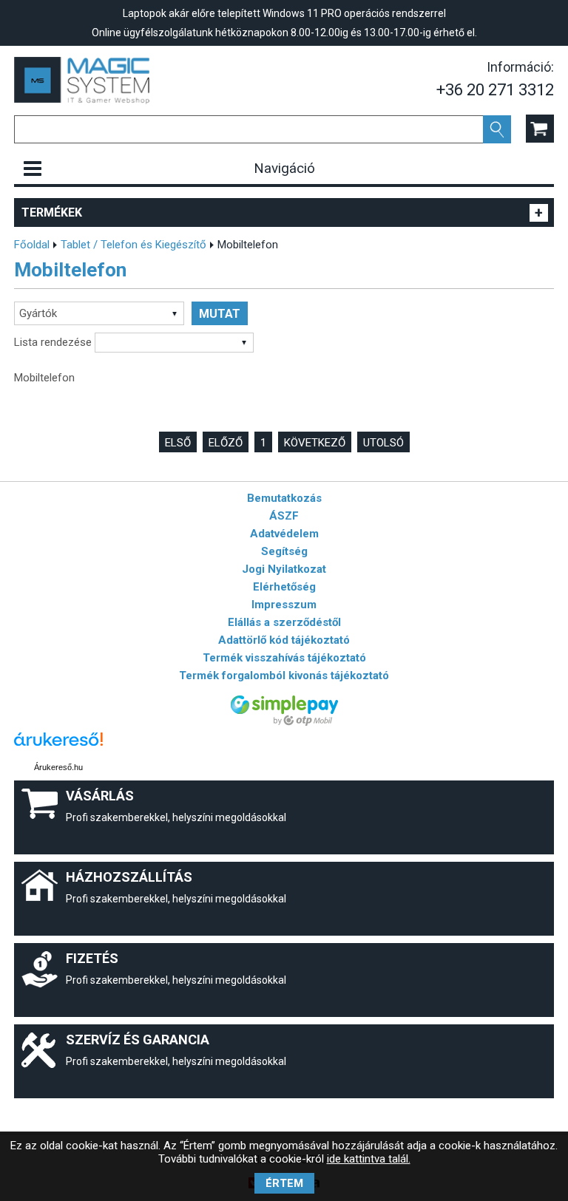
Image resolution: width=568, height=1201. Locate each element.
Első (178, 442)
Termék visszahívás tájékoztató (284, 657)
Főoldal (32, 244)
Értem (284, 1183)
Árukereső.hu (58, 767)
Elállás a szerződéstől (284, 622)
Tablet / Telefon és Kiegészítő (133, 244)
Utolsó (383, 442)
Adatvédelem (284, 533)
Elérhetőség (284, 586)
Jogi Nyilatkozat (284, 569)
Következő (314, 442)
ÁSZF (284, 516)
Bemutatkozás (284, 498)
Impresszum (284, 604)
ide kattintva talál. (368, 1159)
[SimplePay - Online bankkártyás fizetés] (284, 722)
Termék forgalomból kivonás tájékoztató (284, 675)
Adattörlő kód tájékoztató (284, 640)
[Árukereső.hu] (58, 746)
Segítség (284, 551)
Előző (226, 442)
